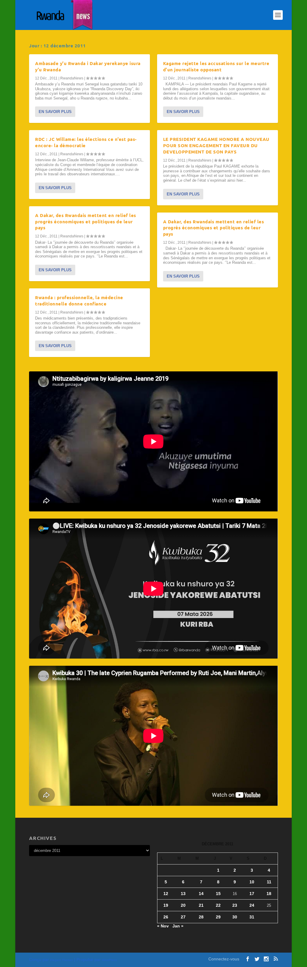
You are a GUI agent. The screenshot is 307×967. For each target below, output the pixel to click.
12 (165, 893)
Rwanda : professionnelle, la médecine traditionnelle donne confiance (79, 300)
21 (201, 905)
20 (183, 905)
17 (251, 893)
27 (183, 917)
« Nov (163, 926)
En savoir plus (55, 111)
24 (251, 905)
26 (165, 917)
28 (201, 917)
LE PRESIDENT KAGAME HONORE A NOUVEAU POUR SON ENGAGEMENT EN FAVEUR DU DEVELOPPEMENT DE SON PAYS (216, 145)
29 (218, 917)
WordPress (109, 960)
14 (201, 893)
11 (269, 881)
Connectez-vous (223, 959)
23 (234, 905)
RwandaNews (71, 78)
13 (183, 893)
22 (218, 905)
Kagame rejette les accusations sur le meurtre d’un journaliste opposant (216, 66)
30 (234, 917)
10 (251, 881)
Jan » (177, 926)
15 (218, 893)
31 (251, 917)
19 (165, 905)
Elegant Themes (61, 960)
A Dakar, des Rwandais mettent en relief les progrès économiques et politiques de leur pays (85, 221)
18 (269, 893)
